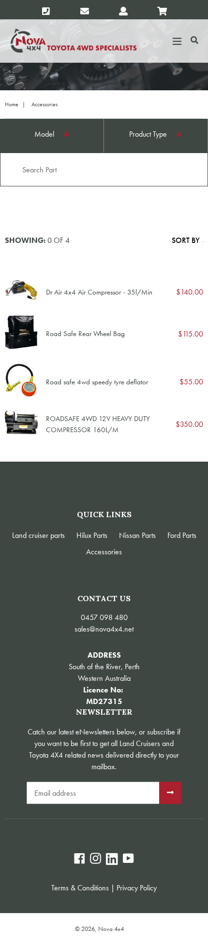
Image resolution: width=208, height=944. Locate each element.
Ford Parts (181, 535)
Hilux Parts (91, 535)
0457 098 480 (104, 617)
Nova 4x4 (111, 929)
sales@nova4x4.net (104, 629)
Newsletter (104, 712)
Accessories (104, 552)
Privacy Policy (137, 888)
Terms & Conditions (80, 888)
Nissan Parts (137, 535)
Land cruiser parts (38, 535)
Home (11, 104)
